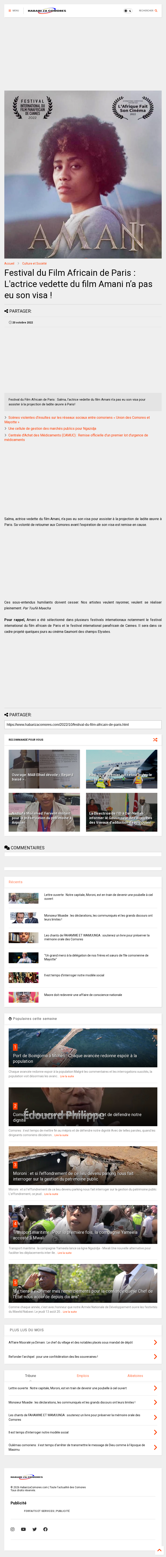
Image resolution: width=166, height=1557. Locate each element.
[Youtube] (23, 1529)
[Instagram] (12, 1529)
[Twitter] (34, 1529)
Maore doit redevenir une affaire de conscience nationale (83, 995)
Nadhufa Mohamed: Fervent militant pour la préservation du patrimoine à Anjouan (42, 818)
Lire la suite (67, 1076)
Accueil (9, 263)
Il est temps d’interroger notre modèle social (74, 975)
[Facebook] (45, 1529)
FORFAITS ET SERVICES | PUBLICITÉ (47, 1511)
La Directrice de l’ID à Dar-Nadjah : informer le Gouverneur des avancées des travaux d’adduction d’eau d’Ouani (120, 818)
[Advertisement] (83, 54)
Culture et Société (34, 263)
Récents (16, 882)
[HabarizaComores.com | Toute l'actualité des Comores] (47, 12)
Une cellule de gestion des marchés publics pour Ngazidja (52, 428)
